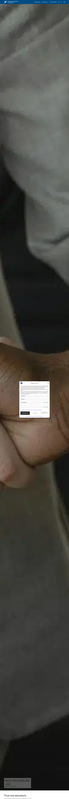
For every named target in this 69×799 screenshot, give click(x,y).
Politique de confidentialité (39, 416)
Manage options (44, 412)
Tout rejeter (35, 413)
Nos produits (37, 2)
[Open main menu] (64, 2)
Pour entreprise (53, 2)
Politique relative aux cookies (30, 416)
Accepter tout (25, 413)
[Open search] (60, 2)
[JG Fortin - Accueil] (11, 2)
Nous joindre (45, 2)
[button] (48, 383)
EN (58, 2)
